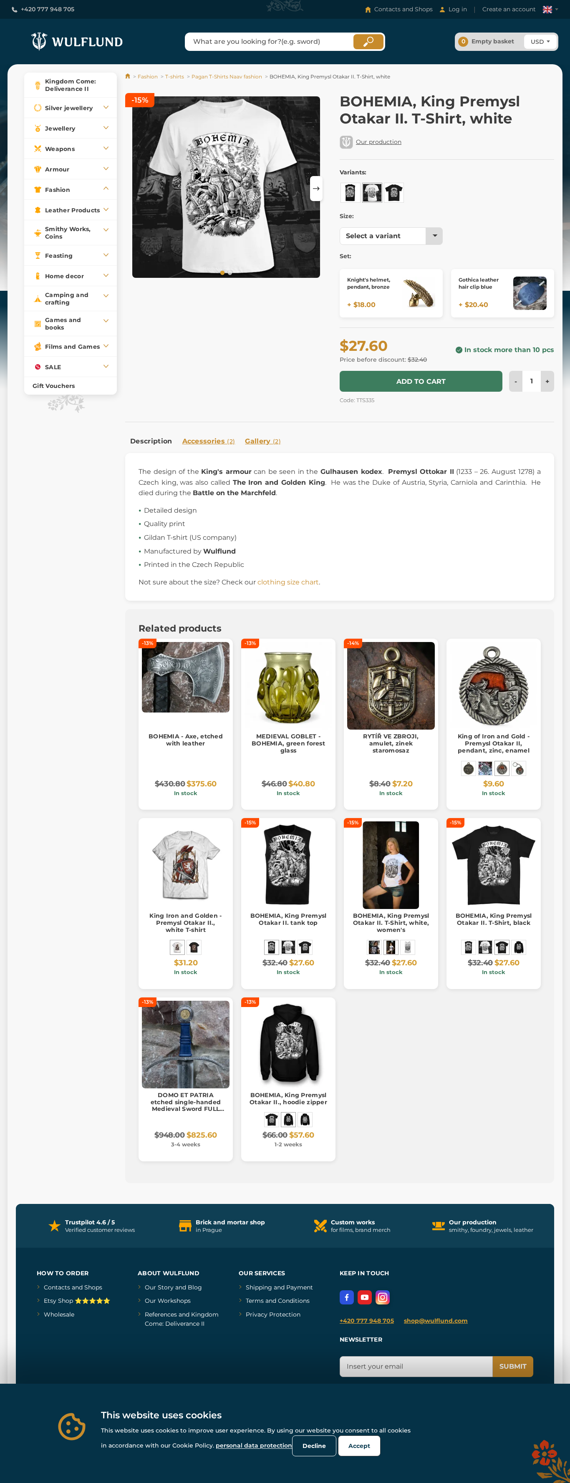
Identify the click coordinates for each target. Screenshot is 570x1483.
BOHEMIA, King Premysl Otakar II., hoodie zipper (288, 1098)
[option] (226, 187)
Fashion (148, 76)
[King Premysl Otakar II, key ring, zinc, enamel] (518, 768)
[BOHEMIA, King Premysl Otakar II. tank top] (350, 193)
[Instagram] (383, 1297)
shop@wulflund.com (436, 1320)
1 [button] (221, 272)
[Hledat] (368, 41)
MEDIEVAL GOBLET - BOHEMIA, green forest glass (288, 743)
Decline (314, 1446)
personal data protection (254, 1445)
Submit (513, 1366)
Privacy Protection (273, 1314)
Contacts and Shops (403, 9)
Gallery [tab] (263, 441)
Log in (458, 9)
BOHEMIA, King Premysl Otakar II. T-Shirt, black (494, 919)
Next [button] (316, 188)
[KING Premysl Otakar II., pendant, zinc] (485, 768)
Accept (359, 1446)
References (161, 1314)
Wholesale (59, 1314)
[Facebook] (347, 1297)
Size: (347, 216)
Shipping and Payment (279, 1287)
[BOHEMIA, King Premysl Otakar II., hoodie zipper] (518, 947)
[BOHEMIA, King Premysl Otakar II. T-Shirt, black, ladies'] (374, 947)
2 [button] (229, 272)
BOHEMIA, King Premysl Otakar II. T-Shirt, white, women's (391, 923)
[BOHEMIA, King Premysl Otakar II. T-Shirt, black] (394, 193)
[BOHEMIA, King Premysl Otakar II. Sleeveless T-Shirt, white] (407, 947)
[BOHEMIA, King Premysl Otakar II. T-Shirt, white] (372, 193)
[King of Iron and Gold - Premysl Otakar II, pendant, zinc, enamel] (501, 768)
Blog (195, 1287)
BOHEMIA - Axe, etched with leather (186, 740)
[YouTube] (365, 1297)
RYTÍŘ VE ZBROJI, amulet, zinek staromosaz (391, 743)
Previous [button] (135, 188)
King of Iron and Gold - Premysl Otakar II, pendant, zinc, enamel (494, 743)
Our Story (159, 1287)
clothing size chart (288, 582)
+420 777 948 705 (47, 9)
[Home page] (128, 76)
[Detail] (418, 293)
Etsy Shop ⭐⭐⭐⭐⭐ (77, 1300)
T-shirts (174, 76)
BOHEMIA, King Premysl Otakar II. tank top (288, 919)
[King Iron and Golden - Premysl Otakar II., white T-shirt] (177, 947)
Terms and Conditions (278, 1300)
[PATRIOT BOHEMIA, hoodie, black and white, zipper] (305, 1119)
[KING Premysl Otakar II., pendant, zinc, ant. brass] (468, 768)
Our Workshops (168, 1300)
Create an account (509, 9)
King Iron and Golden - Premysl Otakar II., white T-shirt (185, 923)
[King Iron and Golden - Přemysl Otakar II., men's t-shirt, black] (194, 947)
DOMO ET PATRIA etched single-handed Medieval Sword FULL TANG (186, 1105)
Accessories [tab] (208, 441)
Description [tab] (151, 441)
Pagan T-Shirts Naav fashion (227, 76)
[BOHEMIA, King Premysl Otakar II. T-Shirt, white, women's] (390, 947)
